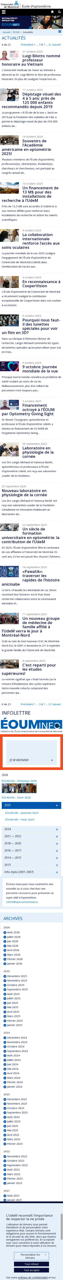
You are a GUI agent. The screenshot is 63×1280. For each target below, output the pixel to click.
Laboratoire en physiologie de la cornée (38, 452)
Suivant (56, 44)
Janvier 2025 (14, 1025)
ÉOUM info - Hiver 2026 (16, 797)
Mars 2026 (13, 954)
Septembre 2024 (17, 1051)
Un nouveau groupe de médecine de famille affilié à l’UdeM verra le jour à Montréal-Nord (31, 627)
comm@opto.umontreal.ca (22, 902)
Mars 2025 (13, 1016)
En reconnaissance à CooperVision (41, 283)
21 (50, 44)
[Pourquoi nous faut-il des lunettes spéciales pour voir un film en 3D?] (9, 320)
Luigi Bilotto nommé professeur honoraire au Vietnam (31, 60)
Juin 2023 (12, 1126)
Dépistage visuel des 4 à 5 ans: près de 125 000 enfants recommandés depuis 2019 (31, 100)
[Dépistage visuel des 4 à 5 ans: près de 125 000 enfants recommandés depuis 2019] (9, 95)
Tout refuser (31, 1264)
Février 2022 (15, 1178)
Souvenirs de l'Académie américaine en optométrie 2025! (26, 147)
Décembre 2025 (17, 976)
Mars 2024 (13, 1077)
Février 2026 (15, 959)
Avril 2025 (13, 1011)
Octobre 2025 (15, 985)
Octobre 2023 (15, 1108)
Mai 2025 (12, 1007)
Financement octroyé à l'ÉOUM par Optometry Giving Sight (28, 409)
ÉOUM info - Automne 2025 (21, 813)
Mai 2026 (12, 945)
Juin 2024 (12, 1064)
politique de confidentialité (33, 1277)
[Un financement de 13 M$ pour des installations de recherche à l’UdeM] (9, 188)
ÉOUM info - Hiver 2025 (19, 819)
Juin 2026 (12, 941)
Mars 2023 (13, 1139)
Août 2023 (13, 1117)
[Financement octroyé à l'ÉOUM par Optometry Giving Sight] (9, 405)
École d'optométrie (36, 6)
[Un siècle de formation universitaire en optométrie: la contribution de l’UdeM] (9, 527)
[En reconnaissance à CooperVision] (9, 282)
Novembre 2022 (17, 1156)
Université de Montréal (10, 4)
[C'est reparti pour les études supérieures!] (9, 664)
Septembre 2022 (17, 1165)
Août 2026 (13, 932)
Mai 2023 (12, 1130)
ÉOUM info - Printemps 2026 (19, 781)
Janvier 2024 (14, 1086)
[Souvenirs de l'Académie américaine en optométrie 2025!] (9, 140)
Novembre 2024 (17, 1042)
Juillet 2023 (13, 1121)
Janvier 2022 (14, 1183)
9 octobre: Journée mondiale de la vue (40, 368)
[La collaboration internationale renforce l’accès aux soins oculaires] (9, 235)
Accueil (6, 32)
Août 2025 (13, 994)
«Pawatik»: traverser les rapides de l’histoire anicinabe (31, 578)
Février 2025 (15, 1020)
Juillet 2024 (13, 1060)
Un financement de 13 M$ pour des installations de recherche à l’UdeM (30, 194)
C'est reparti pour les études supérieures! (29, 669)
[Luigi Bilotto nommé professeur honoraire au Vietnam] (9, 55)
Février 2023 (15, 1143)
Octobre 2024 (15, 1046)
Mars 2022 (13, 1174)
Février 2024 (15, 1082)
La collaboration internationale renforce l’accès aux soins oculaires (31, 241)
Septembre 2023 (17, 1112)
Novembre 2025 (17, 980)
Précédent (27, 44)
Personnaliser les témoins (33, 1256)
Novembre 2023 (17, 1103)
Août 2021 (13, 1195)
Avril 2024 (13, 1073)
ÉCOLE (16, 32)
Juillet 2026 (13, 936)
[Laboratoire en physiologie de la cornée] (9, 449)
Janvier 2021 (14, 1200)
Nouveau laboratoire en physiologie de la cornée (24, 492)
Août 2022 (13, 1169)
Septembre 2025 (17, 989)
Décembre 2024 (17, 1037)
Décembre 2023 (17, 1099)
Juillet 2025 (13, 998)
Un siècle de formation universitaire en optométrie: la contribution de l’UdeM (30, 535)
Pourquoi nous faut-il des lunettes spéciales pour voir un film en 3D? (31, 326)
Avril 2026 (13, 950)
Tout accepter (32, 1270)
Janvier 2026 (14, 963)
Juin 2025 (12, 1002)
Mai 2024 (12, 1068)
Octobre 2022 (15, 1160)
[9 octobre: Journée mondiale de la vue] (9, 366)
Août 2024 (13, 1055)
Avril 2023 (13, 1134)
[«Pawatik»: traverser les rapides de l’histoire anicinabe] (9, 571)
